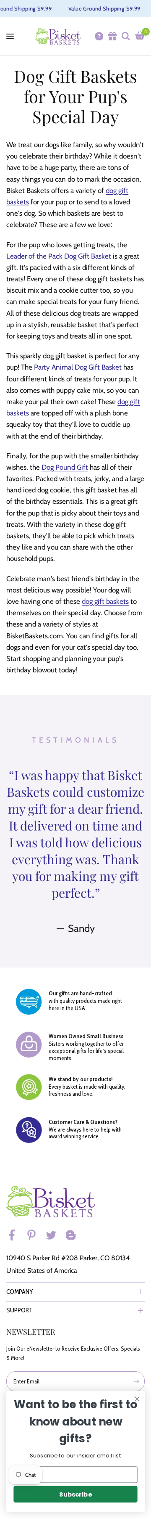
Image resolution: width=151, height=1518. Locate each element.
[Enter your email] (136, 1381)
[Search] (125, 36)
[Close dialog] (137, 1399)
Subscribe (75, 1494)
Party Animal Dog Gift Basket (78, 367)
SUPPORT (19, 1310)
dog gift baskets (105, 601)
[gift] (112, 36)
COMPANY (19, 1292)
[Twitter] (55, 1235)
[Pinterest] (35, 1235)
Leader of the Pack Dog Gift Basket (58, 256)
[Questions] (98, 36)
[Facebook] (15, 1235)
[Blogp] (74, 1235)
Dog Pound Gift (65, 467)
